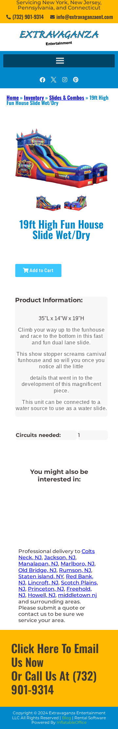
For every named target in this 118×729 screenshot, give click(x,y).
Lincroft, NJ (43, 583)
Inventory (34, 97)
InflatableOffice (72, 722)
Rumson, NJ (75, 570)
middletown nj (77, 595)
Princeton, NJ (46, 589)
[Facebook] (42, 79)
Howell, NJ (41, 595)
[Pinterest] (75, 79)
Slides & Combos (66, 97)
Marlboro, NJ (77, 564)
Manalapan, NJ (38, 564)
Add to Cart (41, 270)
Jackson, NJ (59, 557)
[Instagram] (64, 79)
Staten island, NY (40, 576)
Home (13, 97)
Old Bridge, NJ (37, 570)
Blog (66, 717)
